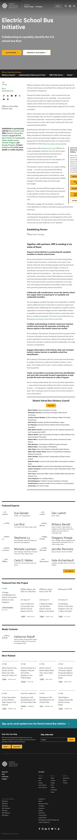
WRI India (4, 810)
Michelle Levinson (25, 549)
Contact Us (41, 799)
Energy (53, 783)
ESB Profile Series (56, 75)
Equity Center (13, 140)
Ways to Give (16, 746)
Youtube (59, 829)
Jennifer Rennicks (62, 549)
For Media (41, 806)
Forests (53, 787)
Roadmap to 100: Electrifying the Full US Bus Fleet (46, 699)
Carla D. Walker (23, 560)
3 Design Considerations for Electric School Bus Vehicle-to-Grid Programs (9, 597)
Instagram (43, 829)
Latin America (42, 785)
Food (52, 785)
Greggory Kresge (62, 537)
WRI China (5, 806)
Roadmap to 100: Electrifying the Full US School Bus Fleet (28, 699)
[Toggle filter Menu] (70, 6)
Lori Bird (19, 524)
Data (3, 774)
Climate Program (9, 142)
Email (43, 740)
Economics (66, 778)
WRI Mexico (5, 815)
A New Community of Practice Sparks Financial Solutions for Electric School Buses (65, 672)
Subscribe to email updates (36, 52)
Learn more (51, 405)
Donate (58, 6)
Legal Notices (42, 817)
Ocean (52, 792)
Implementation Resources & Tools (32, 75)
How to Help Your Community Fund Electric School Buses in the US (27, 607)
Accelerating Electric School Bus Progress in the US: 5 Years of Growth (65, 607)
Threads (49, 829)
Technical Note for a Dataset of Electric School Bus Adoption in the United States (28, 672)
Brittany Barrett (61, 524)
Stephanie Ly (22, 537)
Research (5, 772)
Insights (4, 779)
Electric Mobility (28, 693)
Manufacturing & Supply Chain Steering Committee (44, 319)
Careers (40, 810)
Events (69, 75)
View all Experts (69, 571)
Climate (53, 780)
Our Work (41, 772)
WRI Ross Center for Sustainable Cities (13, 137)
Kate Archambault (63, 560)
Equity (64, 780)
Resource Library (43, 803)
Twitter (55, 829)
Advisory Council (8, 75)
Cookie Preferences (44, 822)
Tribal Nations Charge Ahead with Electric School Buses (65, 701)
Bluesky (52, 829)
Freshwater (54, 790)
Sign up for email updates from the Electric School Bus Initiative (34, 723)
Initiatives (27, 5)
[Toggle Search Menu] (65, 6)
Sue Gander (21, 513)
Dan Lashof (59, 513)
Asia (39, 780)
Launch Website (14, 53)
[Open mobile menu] (74, 6)
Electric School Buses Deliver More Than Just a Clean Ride (46, 671)
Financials (41, 808)
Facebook (39, 829)
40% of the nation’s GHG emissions (55, 143)
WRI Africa (5, 801)
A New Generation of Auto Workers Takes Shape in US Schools (9, 701)
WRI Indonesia (6, 813)
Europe (40, 783)
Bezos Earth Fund (16, 130)
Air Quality (25, 600)
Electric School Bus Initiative (11, 72)
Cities (4, 84)
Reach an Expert (29, 6)
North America (7, 91)
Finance (65, 783)
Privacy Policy (42, 815)
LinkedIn (46, 829)
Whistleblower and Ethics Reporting (48, 820)
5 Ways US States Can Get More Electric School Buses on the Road (46, 607)
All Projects (39, 6)
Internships (41, 813)
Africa (40, 778)
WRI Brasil (5, 803)
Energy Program (8, 144)
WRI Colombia (6, 808)
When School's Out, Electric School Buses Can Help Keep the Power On (9, 671)
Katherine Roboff (9, 147)
